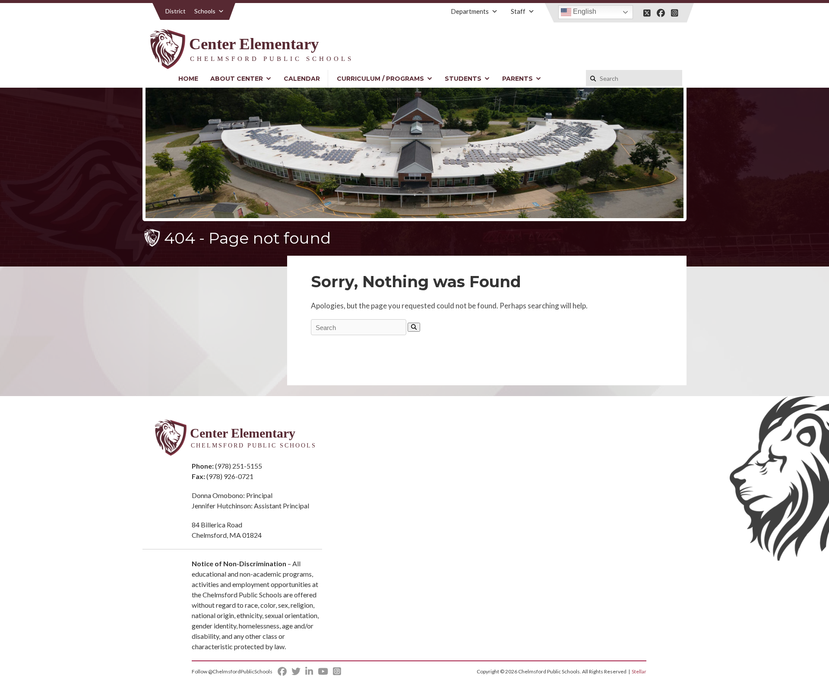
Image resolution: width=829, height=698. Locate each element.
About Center (236, 78)
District (175, 11)
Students (463, 78)
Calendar (302, 78)
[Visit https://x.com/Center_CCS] (647, 13)
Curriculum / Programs (380, 78)
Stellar (639, 671)
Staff (518, 11)
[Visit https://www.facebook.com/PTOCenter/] (661, 13)
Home (188, 78)
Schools (204, 11)
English (583, 11)
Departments (470, 11)
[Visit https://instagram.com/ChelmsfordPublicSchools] (674, 13)
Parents (517, 78)
